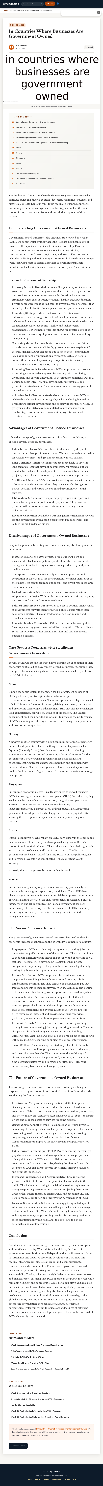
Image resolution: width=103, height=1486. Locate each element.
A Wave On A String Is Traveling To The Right (30, 1363)
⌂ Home (50, 4)
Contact (46, 1480)
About (37, 1480)
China (18, 148)
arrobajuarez (11, 3)
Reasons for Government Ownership (31, 127)
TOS (74, 1480)
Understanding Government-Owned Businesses (36, 122)
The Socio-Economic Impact (27, 173)
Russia (18, 163)
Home (29, 1480)
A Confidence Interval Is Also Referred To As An (31, 1351)
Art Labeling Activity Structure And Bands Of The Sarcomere (37, 1399)
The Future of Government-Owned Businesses (35, 178)
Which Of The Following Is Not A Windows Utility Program (36, 1411)
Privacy (67, 1480)
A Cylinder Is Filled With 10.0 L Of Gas (27, 1357)
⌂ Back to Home (18, 1446)
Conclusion (20, 184)
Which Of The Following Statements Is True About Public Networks (40, 1417)
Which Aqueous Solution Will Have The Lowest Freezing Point (37, 1345)
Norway (19, 153)
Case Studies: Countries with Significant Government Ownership (42, 143)
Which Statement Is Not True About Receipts (30, 1393)
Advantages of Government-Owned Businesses (35, 132)
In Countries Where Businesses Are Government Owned (61, 1429)
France (19, 168)
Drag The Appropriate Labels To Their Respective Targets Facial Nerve (42, 1369)
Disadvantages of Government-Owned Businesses (37, 137)
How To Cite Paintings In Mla (23, 1405)
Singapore (20, 158)
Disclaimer (56, 1480)
